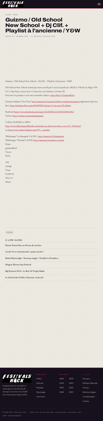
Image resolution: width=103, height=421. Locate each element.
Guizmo (9, 232)
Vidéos (15, 15)
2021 (71, 387)
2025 (71, 378)
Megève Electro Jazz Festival (18, 265)
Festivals (39, 383)
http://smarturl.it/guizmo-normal (49, 140)
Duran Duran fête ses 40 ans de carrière (23, 246)
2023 (71, 383)
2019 (71, 392)
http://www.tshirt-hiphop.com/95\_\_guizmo (29, 130)
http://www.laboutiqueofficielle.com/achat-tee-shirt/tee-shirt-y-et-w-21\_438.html (43, 126)
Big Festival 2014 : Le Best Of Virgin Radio (25, 271)
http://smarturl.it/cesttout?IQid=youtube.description (56, 102)
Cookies (86, 401)
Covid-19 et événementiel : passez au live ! (24, 252)
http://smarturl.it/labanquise (51, 136)
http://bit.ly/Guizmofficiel (62, 95)
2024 (61, 383)
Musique (39, 388)
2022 (61, 387)
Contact (86, 388)
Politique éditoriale (90, 383)
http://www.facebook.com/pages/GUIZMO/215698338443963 (44, 112)
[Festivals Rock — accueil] (13, 4)
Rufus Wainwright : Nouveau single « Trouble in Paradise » (32, 258)
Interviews (40, 397)
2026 (61, 378)
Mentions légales (89, 392)
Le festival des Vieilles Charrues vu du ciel (24, 278)
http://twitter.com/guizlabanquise (28, 116)
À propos (86, 379)
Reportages (40, 392)
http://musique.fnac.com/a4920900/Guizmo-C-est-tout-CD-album (40, 106)
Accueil (8, 15)
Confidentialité (89, 397)
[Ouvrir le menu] (99, 4)
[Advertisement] (51, 58)
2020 (61, 392)
